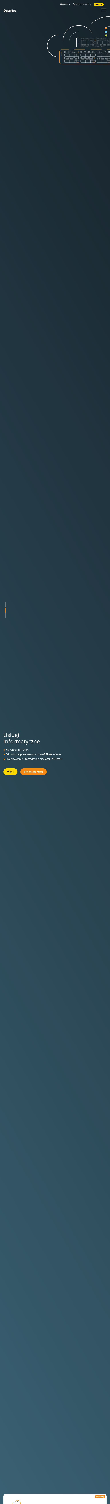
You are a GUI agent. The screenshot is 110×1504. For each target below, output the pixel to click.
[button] (5, 604)
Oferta (10, 771)
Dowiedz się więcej (33, 771)
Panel (99, 4)
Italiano (65, 4)
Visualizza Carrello (83, 4)
